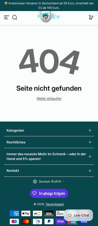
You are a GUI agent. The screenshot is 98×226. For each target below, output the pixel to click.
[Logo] (49, 17)
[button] (14, 17)
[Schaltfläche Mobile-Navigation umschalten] (7, 17)
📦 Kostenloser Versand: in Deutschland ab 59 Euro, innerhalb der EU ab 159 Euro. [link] (49, 6)
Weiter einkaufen (49, 98)
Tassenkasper (54, 204)
